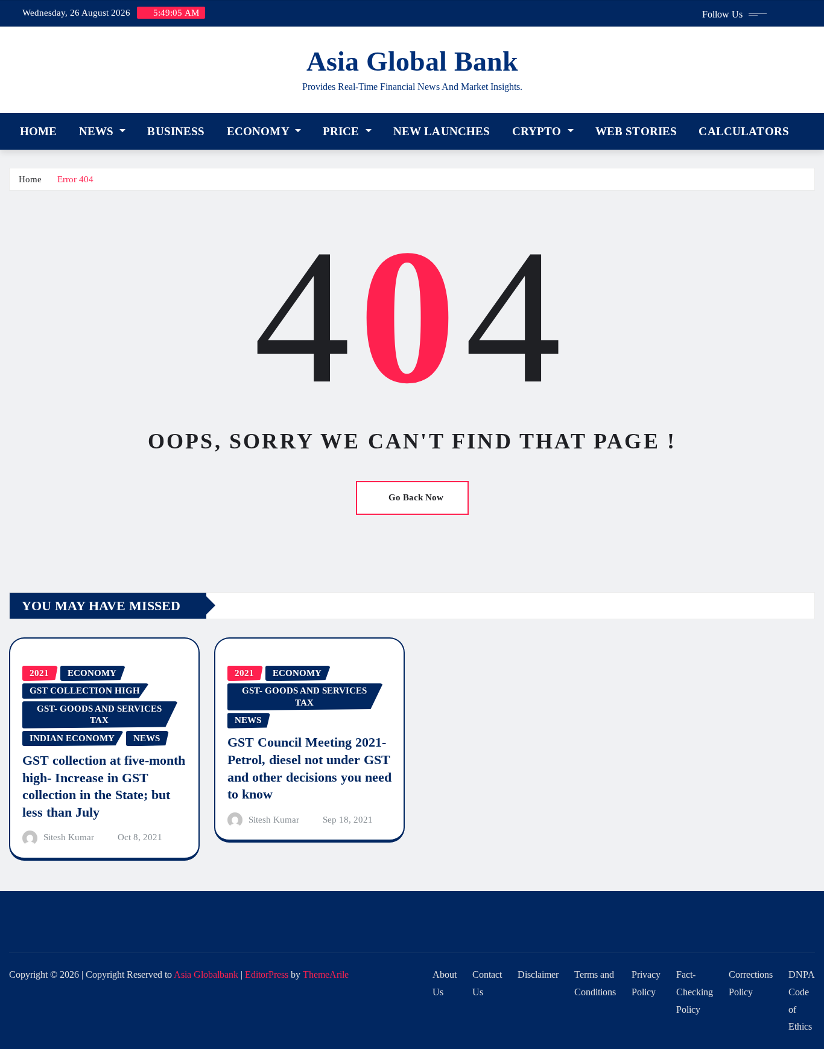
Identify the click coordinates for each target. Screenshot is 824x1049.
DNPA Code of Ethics (801, 1000)
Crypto (538, 131)
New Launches (441, 131)
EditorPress (266, 974)
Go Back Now (415, 497)
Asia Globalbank (206, 974)
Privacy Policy (646, 983)
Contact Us (487, 983)
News (98, 131)
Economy (259, 131)
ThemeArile (326, 974)
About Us (445, 983)
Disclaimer (538, 974)
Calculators (744, 131)
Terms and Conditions (595, 983)
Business (175, 131)
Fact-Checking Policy (694, 992)
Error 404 (75, 179)
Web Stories (636, 131)
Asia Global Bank (412, 61)
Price (343, 131)
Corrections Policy (751, 983)
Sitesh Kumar (68, 837)
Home (38, 131)
